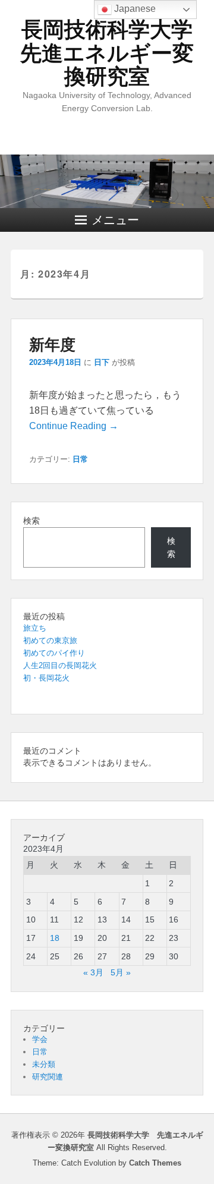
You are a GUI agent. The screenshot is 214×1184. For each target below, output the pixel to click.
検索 (31, 520)
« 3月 (93, 972)
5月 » (121, 972)
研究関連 (47, 1076)
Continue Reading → (73, 426)
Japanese (134, 9)
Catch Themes (155, 1162)
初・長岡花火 (46, 677)
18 (54, 938)
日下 (101, 362)
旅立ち (34, 628)
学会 (40, 1039)
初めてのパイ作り (54, 652)
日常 (80, 459)
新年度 (52, 344)
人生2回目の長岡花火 (60, 665)
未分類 (43, 1064)
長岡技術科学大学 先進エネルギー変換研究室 (117, 53)
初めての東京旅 (50, 640)
